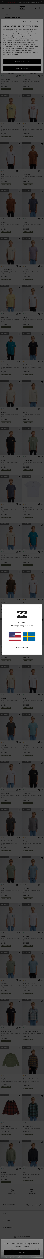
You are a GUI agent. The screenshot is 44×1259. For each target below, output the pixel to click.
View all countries (22, 647)
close (39, 607)
